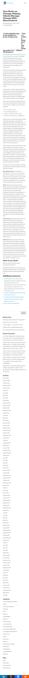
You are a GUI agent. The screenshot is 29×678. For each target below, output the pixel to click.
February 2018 (6, 495)
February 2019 (6, 470)
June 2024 (5, 393)
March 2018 (6, 493)
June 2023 (5, 415)
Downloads (5, 609)
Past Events (6, 639)
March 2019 (6, 468)
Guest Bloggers (6, 616)
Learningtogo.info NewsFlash (10, 631)
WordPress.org (6, 668)
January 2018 (6, 498)
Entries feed (6, 663)
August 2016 (6, 540)
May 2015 (5, 577)
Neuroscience (6, 634)
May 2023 (5, 418)
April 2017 (5, 520)
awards (5, 604)
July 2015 (5, 572)
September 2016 (7, 537)
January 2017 (6, 528)
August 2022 (6, 438)
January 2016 (6, 557)
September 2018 (7, 483)
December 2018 (6, 475)
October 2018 (6, 480)
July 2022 (5, 440)
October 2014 (6, 587)
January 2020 (6, 448)
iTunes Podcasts (7, 621)
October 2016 (6, 535)
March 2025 (6, 378)
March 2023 (6, 420)
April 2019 (5, 465)
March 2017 (5, 522)
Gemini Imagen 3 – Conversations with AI (13, 324)
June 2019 (5, 460)
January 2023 (6, 425)
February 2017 (6, 525)
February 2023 (6, 423)
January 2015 (6, 585)
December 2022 (7, 428)
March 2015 (6, 582)
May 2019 (5, 463)
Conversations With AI (8, 606)
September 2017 (7, 507)
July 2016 (5, 542)
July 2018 (5, 488)
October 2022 (6, 433)
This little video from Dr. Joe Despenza (13, 278)
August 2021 (6, 445)
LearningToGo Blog (7, 25)
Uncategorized (6, 649)
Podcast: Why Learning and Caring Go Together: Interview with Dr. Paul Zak (14, 369)
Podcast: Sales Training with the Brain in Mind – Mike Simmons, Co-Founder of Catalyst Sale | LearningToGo (14, 344)
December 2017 (6, 500)
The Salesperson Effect (17, 355)
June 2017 (5, 515)
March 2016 (6, 552)
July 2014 (5, 595)
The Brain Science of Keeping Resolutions (13, 327)
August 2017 (6, 510)
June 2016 (5, 545)
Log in (4, 660)
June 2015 (5, 575)
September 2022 (7, 435)
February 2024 (6, 403)
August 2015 (6, 570)
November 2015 (6, 562)
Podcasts (5, 641)
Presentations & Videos (8, 644)
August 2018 (6, 485)
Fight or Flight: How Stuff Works (11, 303)
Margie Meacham (8, 23)
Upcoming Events (7, 651)
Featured (5, 614)
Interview (5, 619)
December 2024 (7, 385)
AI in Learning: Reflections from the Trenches (14, 329)
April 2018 (5, 490)
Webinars (5, 654)
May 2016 (5, 547)
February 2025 (6, 380)
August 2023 (6, 413)
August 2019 (6, 455)
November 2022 (7, 430)
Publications (6, 646)
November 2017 (6, 503)
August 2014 (6, 592)
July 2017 (5, 513)
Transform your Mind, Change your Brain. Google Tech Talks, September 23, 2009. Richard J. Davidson (14, 299)
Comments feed (6, 665)
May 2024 (5, 395)
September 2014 (7, 590)
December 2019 (6, 450)
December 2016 (6, 530)
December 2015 (6, 560)
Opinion (5, 636)
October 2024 (6, 388)
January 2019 (6, 473)
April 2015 (5, 580)
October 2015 (6, 565)
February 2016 (6, 555)
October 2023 (6, 408)
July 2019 (5, 458)
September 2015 (7, 567)
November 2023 (7, 405)
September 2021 (7, 443)
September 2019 (7, 453)
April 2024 (5, 398)
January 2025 (6, 383)
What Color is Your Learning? (10, 322)
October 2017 (6, 505)
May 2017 (5, 517)
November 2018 (6, 478)
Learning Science (7, 624)
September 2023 (7, 410)
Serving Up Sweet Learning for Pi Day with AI (13, 319)
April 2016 (5, 550)
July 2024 (5, 390)
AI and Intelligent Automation (10, 601)
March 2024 (6, 400)
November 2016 (6, 532)
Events (4, 611)
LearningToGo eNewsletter (9, 629)
